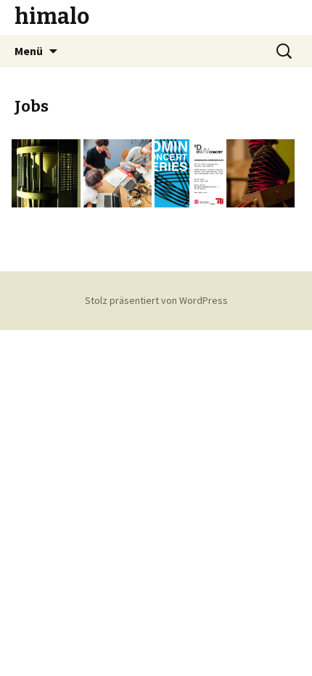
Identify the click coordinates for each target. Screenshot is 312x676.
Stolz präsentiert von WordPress (156, 300)
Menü (29, 51)
